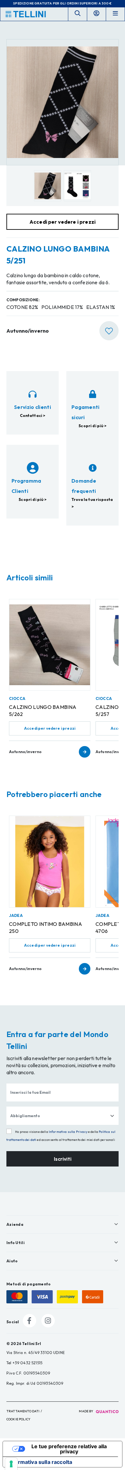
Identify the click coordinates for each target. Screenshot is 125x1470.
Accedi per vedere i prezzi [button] (62, 222)
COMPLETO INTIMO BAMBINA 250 (45, 927)
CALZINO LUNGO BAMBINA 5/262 (42, 710)
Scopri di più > (92, 425)
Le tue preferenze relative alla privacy (69, 1449)
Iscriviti (62, 1159)
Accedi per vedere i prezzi (49, 728)
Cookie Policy (18, 1419)
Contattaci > (33, 415)
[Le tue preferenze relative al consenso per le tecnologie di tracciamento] (11, 1464)
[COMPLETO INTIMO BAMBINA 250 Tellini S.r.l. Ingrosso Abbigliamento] (49, 861)
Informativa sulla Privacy (68, 1132)
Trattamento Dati (23, 1411)
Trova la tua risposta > (92, 503)
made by (86, 1411)
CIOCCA (17, 698)
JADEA (16, 915)
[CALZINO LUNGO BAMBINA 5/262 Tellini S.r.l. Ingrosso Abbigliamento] (49, 645)
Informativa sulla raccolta (40, 1462)
